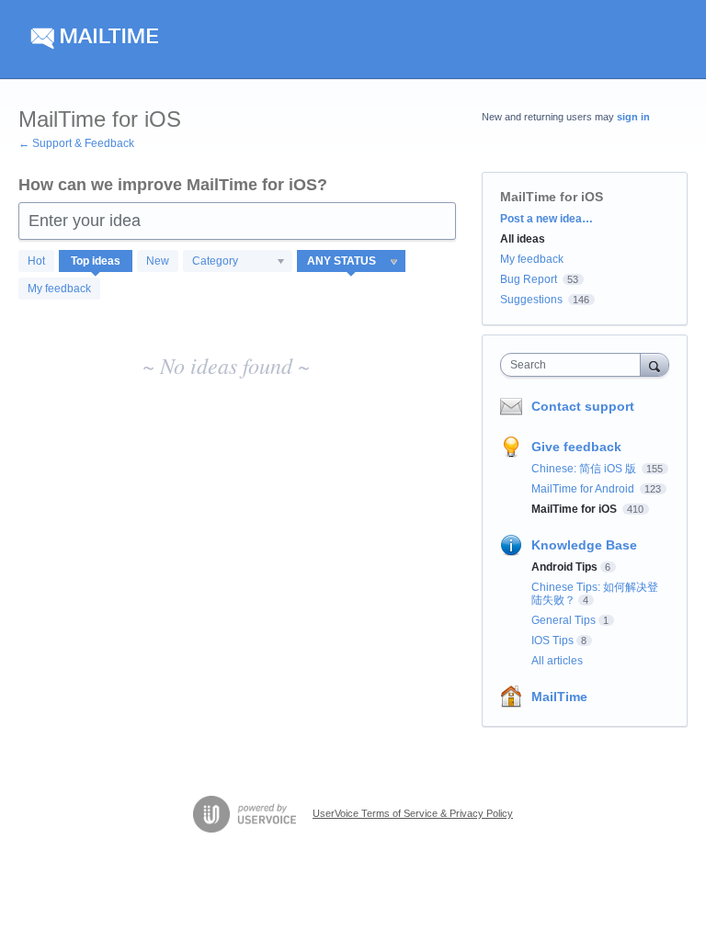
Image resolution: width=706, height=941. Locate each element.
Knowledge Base (584, 545)
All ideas (522, 238)
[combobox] (574, 364)
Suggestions (531, 299)
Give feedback (576, 446)
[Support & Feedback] (192, 39)
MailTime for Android (584, 488)
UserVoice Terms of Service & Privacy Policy (413, 813)
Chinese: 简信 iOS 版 (585, 468)
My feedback (59, 288)
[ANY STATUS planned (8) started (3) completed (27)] (351, 261)
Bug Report (528, 279)
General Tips (563, 620)
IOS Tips (552, 640)
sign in (633, 116)
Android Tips (564, 567)
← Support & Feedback (76, 143)
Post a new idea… (546, 218)
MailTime (559, 696)
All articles (557, 660)
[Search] (654, 364)
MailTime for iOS (575, 509)
